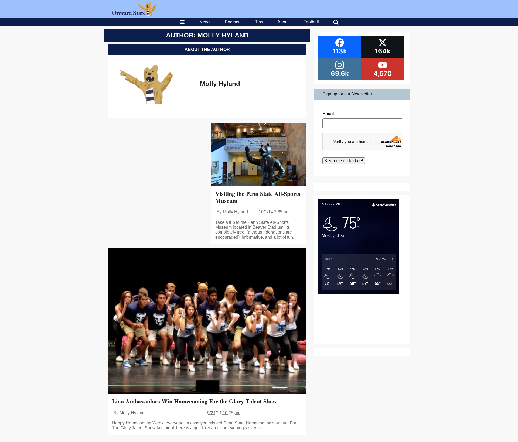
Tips (259, 22)
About (283, 22)
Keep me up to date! (344, 160)
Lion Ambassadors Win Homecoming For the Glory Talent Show (194, 401)
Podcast (232, 22)
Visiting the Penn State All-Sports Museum (257, 197)
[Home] (134, 14)
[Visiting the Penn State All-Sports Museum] (258, 155)
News (204, 22)
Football (311, 22)
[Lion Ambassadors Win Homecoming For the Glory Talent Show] (207, 321)
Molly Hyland (220, 83)
